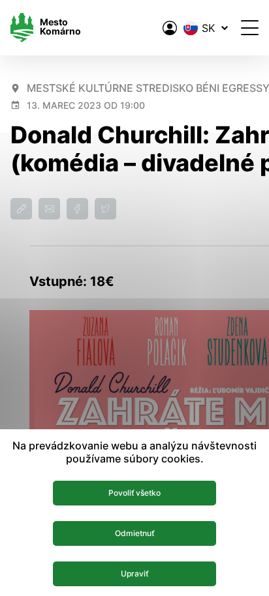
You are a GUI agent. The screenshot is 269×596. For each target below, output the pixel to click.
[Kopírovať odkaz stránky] (21, 209)
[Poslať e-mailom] (49, 209)
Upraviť (134, 573)
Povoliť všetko (134, 493)
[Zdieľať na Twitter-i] (105, 209)
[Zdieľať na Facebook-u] (77, 209)
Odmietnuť (134, 533)
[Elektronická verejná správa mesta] (170, 28)
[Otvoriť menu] (250, 27)
